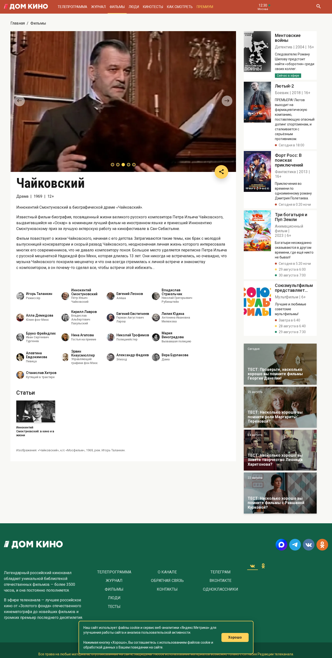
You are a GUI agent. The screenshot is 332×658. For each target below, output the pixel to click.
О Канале (167, 572)
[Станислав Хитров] (20, 375)
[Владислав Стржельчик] (156, 296)
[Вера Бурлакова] (156, 357)
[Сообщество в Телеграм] (295, 545)
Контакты (167, 589)
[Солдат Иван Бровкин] (280, 450)
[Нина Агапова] (65, 337)
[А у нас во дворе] (280, 493)
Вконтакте (220, 580)
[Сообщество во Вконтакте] (309, 545)
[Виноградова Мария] (156, 337)
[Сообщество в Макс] (281, 545)
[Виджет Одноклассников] (263, 566)
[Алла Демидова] (20, 317)
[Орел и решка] (280, 364)
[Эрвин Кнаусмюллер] (65, 357)
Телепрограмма (72, 7)
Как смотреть (180, 7)
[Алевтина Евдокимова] (20, 357)
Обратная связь (167, 580)
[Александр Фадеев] (110, 357)
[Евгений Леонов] (110, 296)
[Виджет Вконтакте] (252, 566)
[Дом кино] (26, 7)
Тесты (114, 607)
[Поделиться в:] (221, 172)
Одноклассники (220, 589)
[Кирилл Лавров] (65, 317)
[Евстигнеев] (110, 317)
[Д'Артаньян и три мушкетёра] (280, 407)
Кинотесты (153, 7)
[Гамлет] (257, 55)
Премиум (205, 7)
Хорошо (235, 637)
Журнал (98, 7)
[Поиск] (318, 7)
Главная (17, 23)
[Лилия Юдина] (156, 317)
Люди (134, 7)
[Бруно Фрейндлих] (20, 337)
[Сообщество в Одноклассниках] (322, 545)
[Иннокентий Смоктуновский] (65, 296)
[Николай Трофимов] (110, 337)
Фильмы (117, 7)
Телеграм (220, 572)
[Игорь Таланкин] (20, 296)
